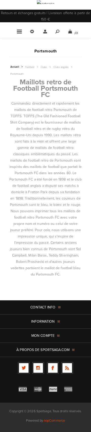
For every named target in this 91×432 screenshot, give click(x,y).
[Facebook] (53, 368)
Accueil (14, 67)
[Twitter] (24, 368)
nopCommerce (54, 420)
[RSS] (67, 368)
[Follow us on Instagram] (38, 368)
